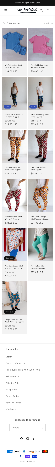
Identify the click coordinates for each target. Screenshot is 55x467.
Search (9, 356)
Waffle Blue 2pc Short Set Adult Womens (13, 66)
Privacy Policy (12, 396)
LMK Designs (30, 462)
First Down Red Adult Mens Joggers (39, 168)
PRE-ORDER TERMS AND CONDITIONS (23, 369)
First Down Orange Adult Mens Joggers (13, 168)
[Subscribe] (42, 427)
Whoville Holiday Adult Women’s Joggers (14, 115)
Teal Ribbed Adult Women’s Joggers (38, 267)
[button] (6, 10)
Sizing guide (11, 389)
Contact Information (15, 363)
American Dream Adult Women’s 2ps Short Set (14, 267)
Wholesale (11, 409)
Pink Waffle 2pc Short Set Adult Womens (39, 66)
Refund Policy (12, 376)
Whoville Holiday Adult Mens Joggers (40, 115)
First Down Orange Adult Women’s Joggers (40, 217)
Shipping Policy (13, 383)
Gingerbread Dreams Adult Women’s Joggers (14, 320)
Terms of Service (13, 402)
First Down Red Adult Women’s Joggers (13, 217)
